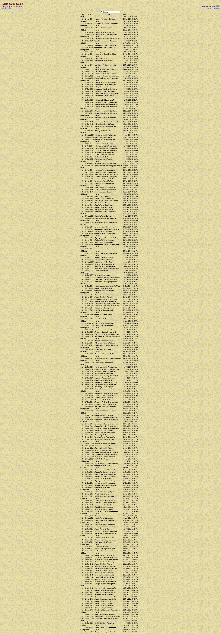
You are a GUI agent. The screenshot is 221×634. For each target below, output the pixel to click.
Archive (20, 6)
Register (4, 8)
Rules (3, 6)
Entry (9, 8)
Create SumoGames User (211, 6)
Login (218, 5)
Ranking (14, 6)
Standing (9, 6)
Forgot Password (214, 8)
